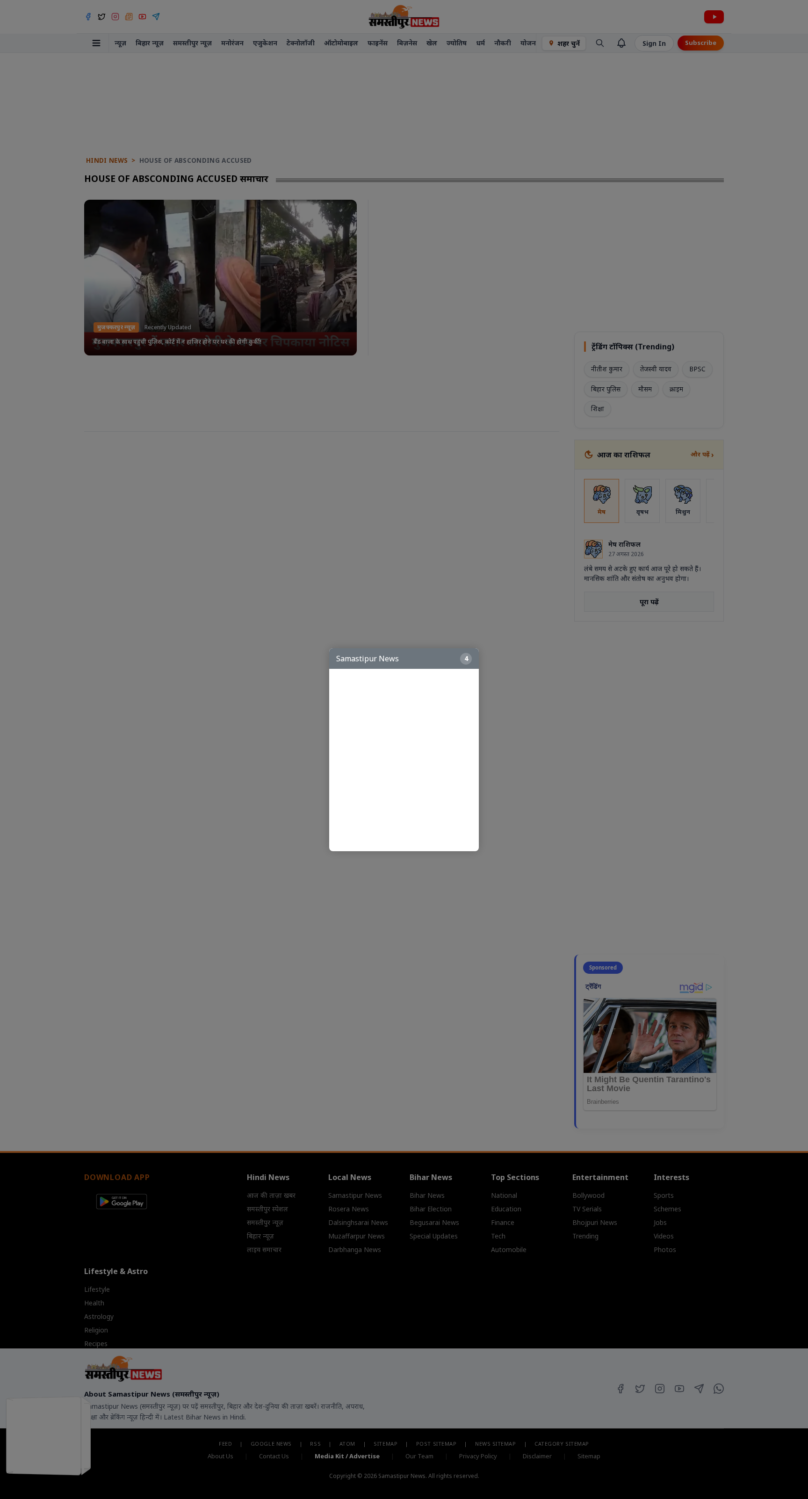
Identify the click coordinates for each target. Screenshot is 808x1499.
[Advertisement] (409, 760)
